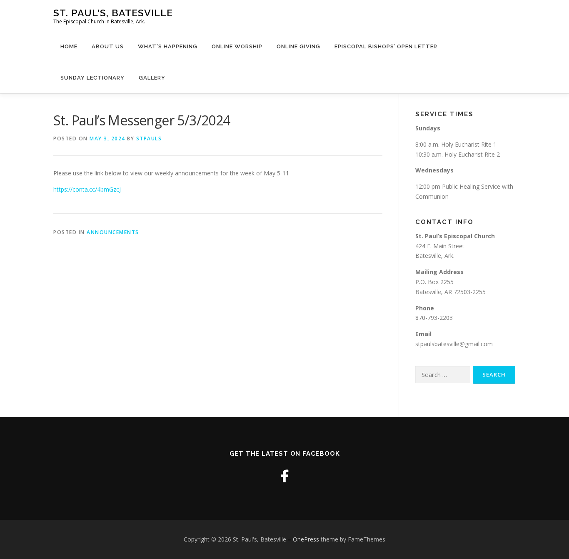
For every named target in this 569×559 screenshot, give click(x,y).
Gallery (152, 78)
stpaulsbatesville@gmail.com (454, 344)
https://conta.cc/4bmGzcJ (87, 189)
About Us (108, 46)
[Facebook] (285, 475)
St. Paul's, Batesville (113, 12)
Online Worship (237, 46)
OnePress (306, 539)
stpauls (149, 138)
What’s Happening (167, 46)
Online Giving (298, 46)
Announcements (113, 232)
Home (68, 46)
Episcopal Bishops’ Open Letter (385, 46)
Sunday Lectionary (92, 78)
